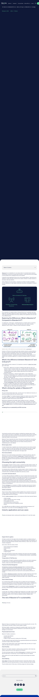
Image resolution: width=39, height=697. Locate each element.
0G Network (8, 485)
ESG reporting (22, 652)
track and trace (13, 554)
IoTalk (11, 11)
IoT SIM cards (20, 507)
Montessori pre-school (12, 573)
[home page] (3, 3)
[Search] (35, 676)
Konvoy (14, 376)
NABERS (7, 404)
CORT (14, 576)
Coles (5, 556)
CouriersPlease (11, 382)
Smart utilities (4, 660)
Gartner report (21, 456)
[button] (35, 3)
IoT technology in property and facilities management (12, 566)
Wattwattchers (11, 586)
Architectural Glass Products (24, 554)
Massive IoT (4, 273)
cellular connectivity (10, 496)
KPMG (8, 396)
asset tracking (22, 397)
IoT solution (6, 464)
